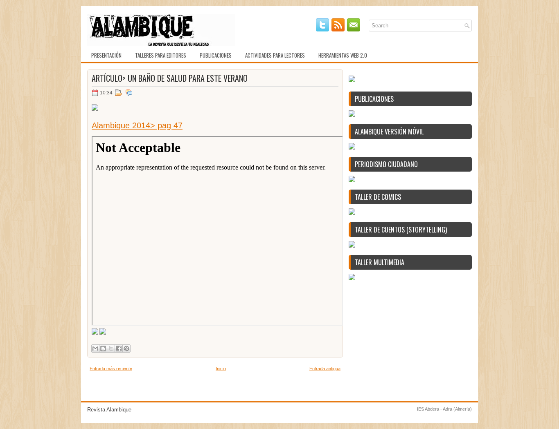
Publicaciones (216, 55)
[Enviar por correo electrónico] (95, 348)
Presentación (106, 55)
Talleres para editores (160, 55)
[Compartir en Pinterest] (126, 348)
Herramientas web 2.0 (342, 55)
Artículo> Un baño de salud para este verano (170, 78)
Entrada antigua (324, 368)
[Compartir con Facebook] (119, 348)
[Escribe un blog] (103, 348)
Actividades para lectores (275, 55)
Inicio (221, 368)
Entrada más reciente (111, 368)
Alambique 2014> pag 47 (137, 125)
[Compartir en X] (111, 348)
